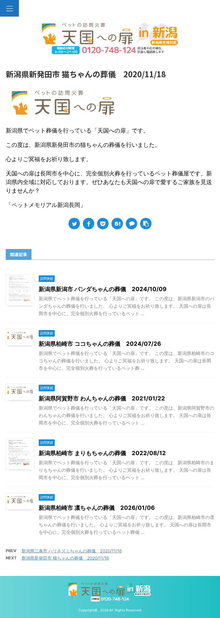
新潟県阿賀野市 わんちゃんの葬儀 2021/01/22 (102, 398)
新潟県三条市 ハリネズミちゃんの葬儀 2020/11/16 (71, 551)
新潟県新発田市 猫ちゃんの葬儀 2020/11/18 (65, 558)
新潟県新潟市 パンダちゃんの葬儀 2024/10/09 (102, 289)
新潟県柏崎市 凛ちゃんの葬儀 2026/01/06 (97, 507)
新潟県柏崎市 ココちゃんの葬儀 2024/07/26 (100, 343)
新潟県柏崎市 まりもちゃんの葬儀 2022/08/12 (102, 453)
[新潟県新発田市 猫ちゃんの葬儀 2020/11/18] (117, 223)
